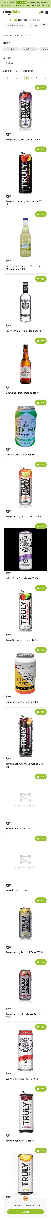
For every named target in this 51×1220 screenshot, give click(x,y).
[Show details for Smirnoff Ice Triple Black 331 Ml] (25, 302)
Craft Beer (29, 49)
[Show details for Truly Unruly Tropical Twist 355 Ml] (25, 923)
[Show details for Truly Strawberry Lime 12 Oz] (25, 611)
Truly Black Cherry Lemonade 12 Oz (24, 765)
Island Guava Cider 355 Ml (20, 454)
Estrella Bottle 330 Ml (18, 828)
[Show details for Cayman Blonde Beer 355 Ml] (25, 673)
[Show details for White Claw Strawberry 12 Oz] (25, 1050)
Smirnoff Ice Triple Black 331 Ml (23, 330)
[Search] (44, 26)
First (7, 78)
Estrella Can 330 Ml (16, 890)
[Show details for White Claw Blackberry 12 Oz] (25, 549)
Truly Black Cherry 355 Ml (20, 1140)
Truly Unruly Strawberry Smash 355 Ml (24, 1015)
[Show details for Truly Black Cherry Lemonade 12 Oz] (25, 735)
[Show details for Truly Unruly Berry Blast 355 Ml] (25, 111)
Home (6, 35)
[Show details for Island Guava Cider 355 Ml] (25, 426)
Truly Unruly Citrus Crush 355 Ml (24, 516)
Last (46, 78)
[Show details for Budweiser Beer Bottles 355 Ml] (25, 364)
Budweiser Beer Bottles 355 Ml (23, 392)
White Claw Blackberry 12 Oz (22, 578)
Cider (11, 49)
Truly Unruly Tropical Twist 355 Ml (25, 952)
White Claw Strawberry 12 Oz (22, 1078)
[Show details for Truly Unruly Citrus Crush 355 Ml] (25, 488)
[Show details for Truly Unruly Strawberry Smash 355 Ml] (25, 985)
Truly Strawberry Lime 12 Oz (22, 640)
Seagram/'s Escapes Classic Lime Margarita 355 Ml (24, 267)
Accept (25, 1212)
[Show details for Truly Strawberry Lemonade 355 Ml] (25, 173)
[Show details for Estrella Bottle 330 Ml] (25, 800)
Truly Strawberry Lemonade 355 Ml (24, 203)
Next (41, 78)
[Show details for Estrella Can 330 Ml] (25, 862)
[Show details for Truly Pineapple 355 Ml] (25, 1174)
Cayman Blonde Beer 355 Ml (22, 702)
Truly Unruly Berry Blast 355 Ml (23, 139)
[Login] (10, 20)
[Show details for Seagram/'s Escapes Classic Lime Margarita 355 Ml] (25, 237)
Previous (12, 78)
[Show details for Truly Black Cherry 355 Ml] (25, 1112)
